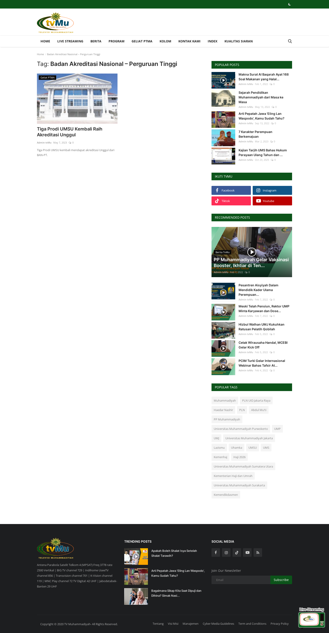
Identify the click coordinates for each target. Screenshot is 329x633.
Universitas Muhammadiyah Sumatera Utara (243, 466)
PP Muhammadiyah (227, 419)
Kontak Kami (189, 41)
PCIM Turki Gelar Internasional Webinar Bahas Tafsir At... (262, 363)
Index (212, 41)
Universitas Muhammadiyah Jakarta (249, 438)
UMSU (252, 448)
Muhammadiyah (225, 400)
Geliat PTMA (142, 41)
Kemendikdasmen (226, 495)
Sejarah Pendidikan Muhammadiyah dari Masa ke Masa (261, 97)
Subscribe (281, 580)
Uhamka (236, 448)
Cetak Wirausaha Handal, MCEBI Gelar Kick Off (263, 345)
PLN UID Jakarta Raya (256, 400)
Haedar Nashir (223, 410)
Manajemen (191, 624)
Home (45, 41)
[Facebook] (216, 552)
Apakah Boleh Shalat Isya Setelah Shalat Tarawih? (174, 553)
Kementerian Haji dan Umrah (233, 476)
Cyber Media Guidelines (218, 624)
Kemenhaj (220, 457)
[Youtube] (247, 552)
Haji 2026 (239, 457)
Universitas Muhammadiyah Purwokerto (241, 429)
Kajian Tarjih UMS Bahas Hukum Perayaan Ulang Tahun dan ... (263, 152)
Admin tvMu (44, 142)
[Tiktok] (237, 552)
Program (116, 41)
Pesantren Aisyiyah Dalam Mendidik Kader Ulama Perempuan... (258, 289)
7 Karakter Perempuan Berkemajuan (255, 134)
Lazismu (219, 448)
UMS (266, 448)
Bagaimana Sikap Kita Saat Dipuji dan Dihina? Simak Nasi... (176, 593)
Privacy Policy (280, 624)
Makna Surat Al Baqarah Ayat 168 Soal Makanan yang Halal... (264, 76)
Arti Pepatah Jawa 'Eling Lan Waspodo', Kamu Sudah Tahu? (261, 116)
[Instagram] (226, 552)
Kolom (165, 41)
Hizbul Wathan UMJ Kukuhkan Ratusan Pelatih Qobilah (261, 326)
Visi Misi (173, 624)
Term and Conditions (252, 624)
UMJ (216, 438)
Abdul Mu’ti (258, 410)
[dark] (289, 4)
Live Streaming (70, 41)
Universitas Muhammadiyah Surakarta (239, 485)
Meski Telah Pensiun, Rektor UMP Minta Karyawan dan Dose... (264, 308)
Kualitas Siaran (238, 41)
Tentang (158, 624)
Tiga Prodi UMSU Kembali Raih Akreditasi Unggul (69, 131)
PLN (242, 410)
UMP (277, 429)
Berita (95, 41)
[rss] (258, 552)
